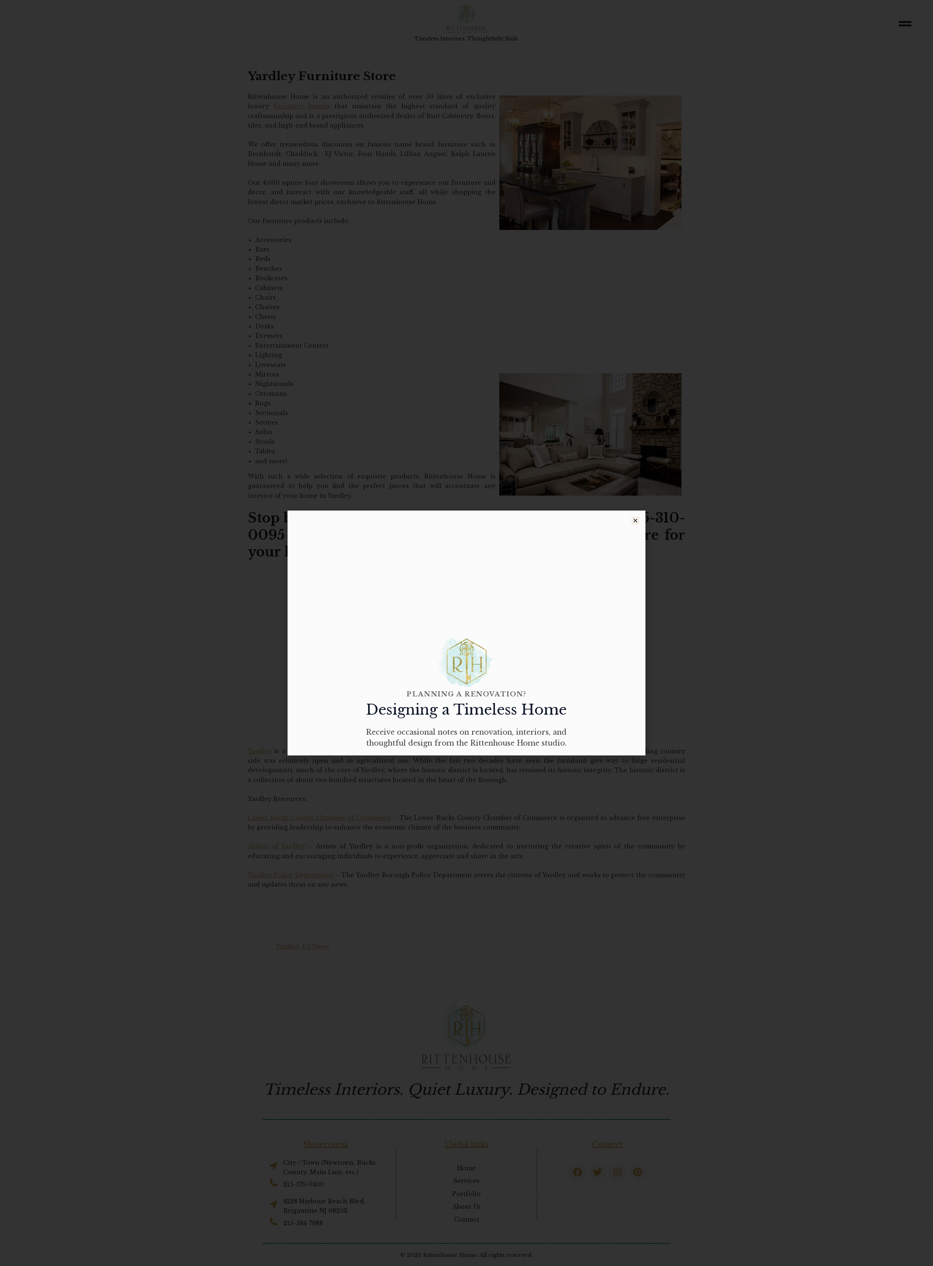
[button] (635, 520)
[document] (466, 633)
